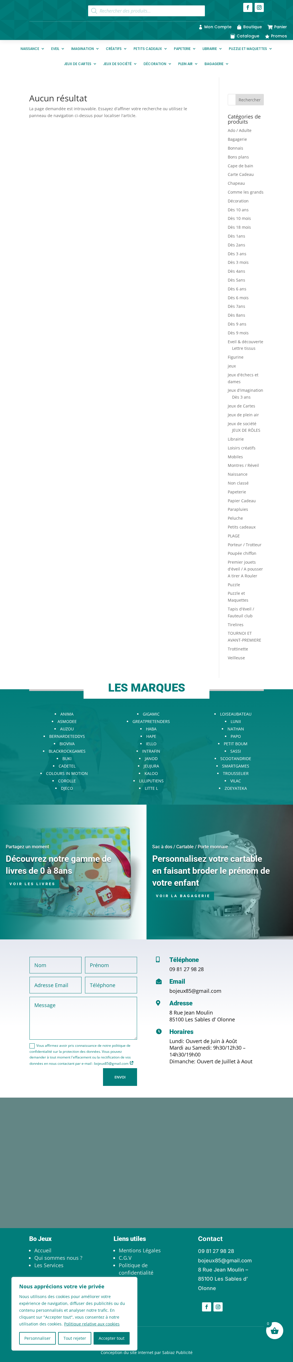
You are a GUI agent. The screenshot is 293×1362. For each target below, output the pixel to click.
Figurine (235, 357)
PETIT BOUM (236, 743)
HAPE (151, 736)
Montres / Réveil (243, 465)
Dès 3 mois (238, 262)
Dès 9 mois (238, 333)
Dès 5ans (236, 280)
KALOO (151, 773)
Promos (279, 36)
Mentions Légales (140, 1250)
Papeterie (182, 48)
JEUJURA (151, 766)
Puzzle (234, 584)
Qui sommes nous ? (58, 1257)
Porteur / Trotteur (245, 544)
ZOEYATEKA (236, 788)
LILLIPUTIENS (151, 781)
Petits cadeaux (148, 48)
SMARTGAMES (235, 766)
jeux (232, 366)
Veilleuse (236, 657)
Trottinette (238, 649)
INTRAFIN (151, 751)
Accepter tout (111, 1338)
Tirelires (235, 624)
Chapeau (236, 183)
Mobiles (235, 456)
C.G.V (125, 1257)
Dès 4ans (236, 271)
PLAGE (234, 536)
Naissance (30, 48)
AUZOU (67, 729)
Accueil (43, 1250)
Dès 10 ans (238, 209)
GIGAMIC (151, 714)
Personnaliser (37, 1338)
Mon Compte (217, 27)
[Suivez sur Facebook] (247, 7)
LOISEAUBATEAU (236, 714)
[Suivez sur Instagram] (259, 7)
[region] (74, 1314)
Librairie (210, 48)
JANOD (151, 758)
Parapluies (238, 509)
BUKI (67, 758)
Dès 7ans (236, 306)
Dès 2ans (236, 245)
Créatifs (114, 48)
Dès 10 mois (239, 218)
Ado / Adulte (240, 130)
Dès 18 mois (239, 227)
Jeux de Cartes (77, 63)
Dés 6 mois (238, 297)
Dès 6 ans (237, 289)
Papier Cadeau (242, 500)
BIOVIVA (67, 743)
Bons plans (238, 157)
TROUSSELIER (236, 773)
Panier (280, 27)
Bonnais (235, 148)
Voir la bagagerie (183, 896)
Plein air (185, 63)
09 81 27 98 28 (186, 969)
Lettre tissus (244, 348)
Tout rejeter (75, 1338)
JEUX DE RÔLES (246, 430)
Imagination (82, 48)
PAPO (236, 736)
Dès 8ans (236, 315)
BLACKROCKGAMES (67, 751)
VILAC (235, 781)
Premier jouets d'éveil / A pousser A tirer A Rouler (245, 568)
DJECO (67, 788)
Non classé (238, 483)
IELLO (151, 743)
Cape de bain (240, 165)
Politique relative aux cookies (92, 1324)
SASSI (235, 751)
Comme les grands (246, 192)
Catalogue (248, 36)
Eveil (55, 48)
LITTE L (151, 788)
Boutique (252, 27)
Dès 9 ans (237, 324)
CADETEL (67, 766)
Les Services (49, 1265)
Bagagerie (214, 63)
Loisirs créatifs (242, 448)
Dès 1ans (236, 236)
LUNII (236, 721)
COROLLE (67, 781)
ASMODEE (67, 721)
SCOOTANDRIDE (235, 758)
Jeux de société (117, 63)
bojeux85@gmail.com (195, 990)
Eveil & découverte (245, 341)
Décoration (155, 63)
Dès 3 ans (237, 253)
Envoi (120, 1077)
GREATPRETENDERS (151, 721)
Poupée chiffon (242, 553)
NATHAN (235, 729)
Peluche (235, 518)
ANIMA (67, 714)
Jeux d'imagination (245, 390)
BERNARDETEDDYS (67, 736)
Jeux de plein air (243, 414)
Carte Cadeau (241, 174)
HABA (151, 729)
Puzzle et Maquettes (248, 48)
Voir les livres (32, 884)
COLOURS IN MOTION (67, 773)
